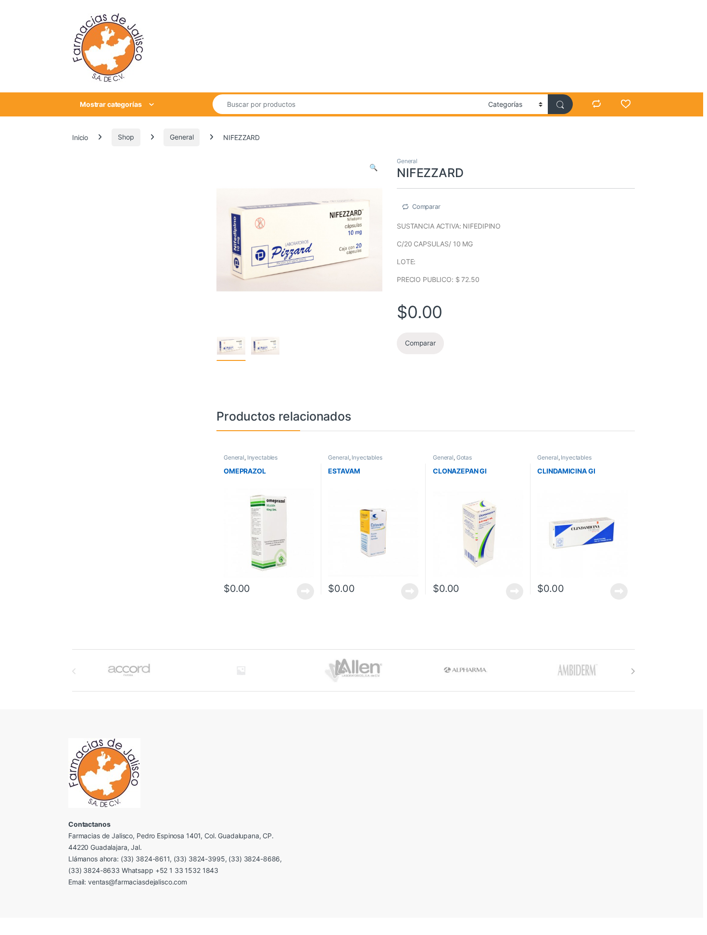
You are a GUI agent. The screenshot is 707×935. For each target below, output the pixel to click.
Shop (126, 137)
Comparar (426, 206)
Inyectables (262, 457)
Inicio (80, 137)
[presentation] (633, 671)
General (181, 137)
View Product (302, 591)
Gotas (464, 457)
